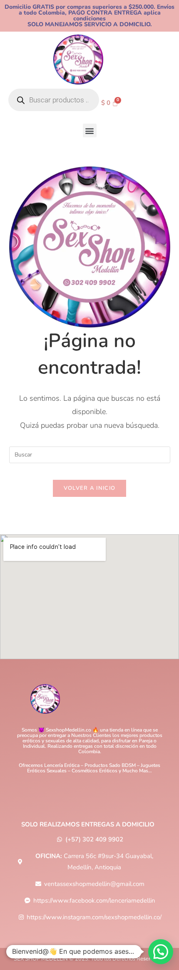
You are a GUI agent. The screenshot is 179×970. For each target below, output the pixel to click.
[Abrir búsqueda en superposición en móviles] (53, 99)
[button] (90, 130)
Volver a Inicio (90, 488)
